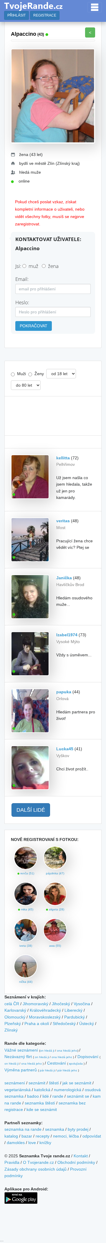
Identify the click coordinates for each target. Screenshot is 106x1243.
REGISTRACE (44, 15)
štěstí (54, 1083)
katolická (42, 1089)
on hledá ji (47, 1050)
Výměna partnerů (20, 1070)
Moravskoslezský (45, 1017)
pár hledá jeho (67, 1070)
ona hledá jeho (67, 1050)
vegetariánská (17, 1089)
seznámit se (78, 1096)
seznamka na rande (23, 1129)
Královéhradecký (45, 1010)
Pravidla (11, 1162)
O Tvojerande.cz (38, 1162)
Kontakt (81, 1155)
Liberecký (73, 1010)
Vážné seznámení (21, 1050)
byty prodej (78, 1129)
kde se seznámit (41, 1109)
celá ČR (11, 1003)
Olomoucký (14, 1017)
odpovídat (91, 1136)
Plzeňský (12, 1023)
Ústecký (86, 1023)
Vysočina (82, 1003)
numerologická (67, 1089)
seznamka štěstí (40, 1103)
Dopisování (87, 1056)
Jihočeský (61, 1003)
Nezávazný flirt (18, 1056)
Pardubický (74, 1017)
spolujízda (76, 1063)
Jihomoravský (35, 1003)
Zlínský (11, 1030)
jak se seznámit (76, 1083)
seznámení (14, 1083)
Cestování (56, 1063)
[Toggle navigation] (94, 7)
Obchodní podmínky (76, 1162)
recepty (42, 1136)
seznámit (37, 1083)
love (32, 1142)
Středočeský (64, 1023)
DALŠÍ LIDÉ (30, 810)
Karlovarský (15, 1010)
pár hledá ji (47, 1070)
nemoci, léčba (66, 1136)
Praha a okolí (36, 1023)
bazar (26, 1136)
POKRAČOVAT (33, 325)
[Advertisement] (53, 416)
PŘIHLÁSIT (16, 15)
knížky (45, 1142)
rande (57, 1096)
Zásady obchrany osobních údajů (35, 1169)
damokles (16, 1142)
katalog (11, 1136)
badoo (33, 1096)
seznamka (54, 1129)
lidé (45, 1096)
